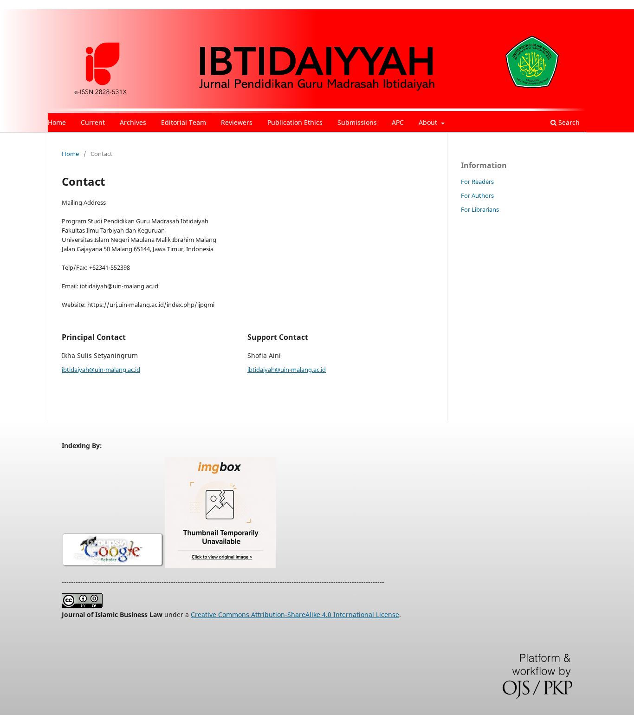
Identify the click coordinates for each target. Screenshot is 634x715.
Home (57, 122)
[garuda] (220, 565)
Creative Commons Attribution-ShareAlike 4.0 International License (295, 614)
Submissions (357, 122)
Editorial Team (183, 122)
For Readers (477, 181)
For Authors (477, 195)
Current (93, 122)
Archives (133, 122)
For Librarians (480, 209)
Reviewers (236, 122)
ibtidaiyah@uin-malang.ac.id (101, 369)
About (429, 122)
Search (568, 122)
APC (398, 122)
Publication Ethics (295, 122)
